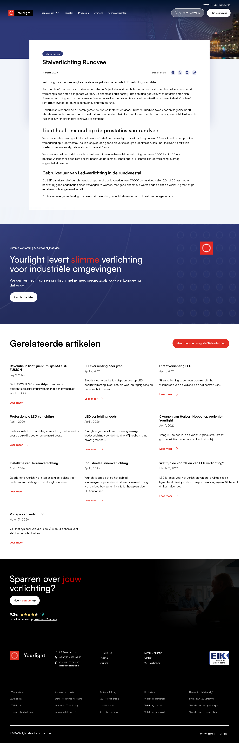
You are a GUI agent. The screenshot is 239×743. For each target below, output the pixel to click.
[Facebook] (173, 72)
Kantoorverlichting (108, 692)
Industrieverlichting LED (65, 712)
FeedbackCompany (45, 619)
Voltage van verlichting (27, 514)
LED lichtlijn (15, 705)
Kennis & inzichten (153, 652)
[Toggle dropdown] (57, 12)
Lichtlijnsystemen (107, 705)
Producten (83, 12)
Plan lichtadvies (23, 297)
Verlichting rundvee (153, 705)
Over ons (98, 12)
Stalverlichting (53, 53)
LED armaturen (17, 692)
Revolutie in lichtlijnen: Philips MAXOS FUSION (38, 368)
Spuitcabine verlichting (110, 712)
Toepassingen (47, 12)
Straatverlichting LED (175, 366)
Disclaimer (224, 733)
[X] (180, 72)
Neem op (25, 600)
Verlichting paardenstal (154, 698)
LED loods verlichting (109, 698)
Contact (205, 4)
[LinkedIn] (187, 72)
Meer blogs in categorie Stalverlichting (200, 343)
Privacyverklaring (207, 733)
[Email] (194, 72)
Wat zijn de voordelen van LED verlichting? (191, 463)
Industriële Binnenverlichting (106, 463)
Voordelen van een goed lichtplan (204, 705)
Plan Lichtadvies (219, 12)
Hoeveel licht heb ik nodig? (201, 692)
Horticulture (149, 692)
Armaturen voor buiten (65, 692)
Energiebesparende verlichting (68, 698)
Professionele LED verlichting (32, 416)
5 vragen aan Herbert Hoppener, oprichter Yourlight (191, 418)
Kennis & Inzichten (117, 12)
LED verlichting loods (101, 416)
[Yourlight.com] (20, 13)
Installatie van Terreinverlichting (34, 463)
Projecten (68, 12)
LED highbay (16, 698)
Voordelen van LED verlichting (203, 712)
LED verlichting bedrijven (104, 366)
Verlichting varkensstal (154, 712)
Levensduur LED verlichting (201, 698)
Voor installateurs (222, 4)
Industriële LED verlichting (67, 705)
